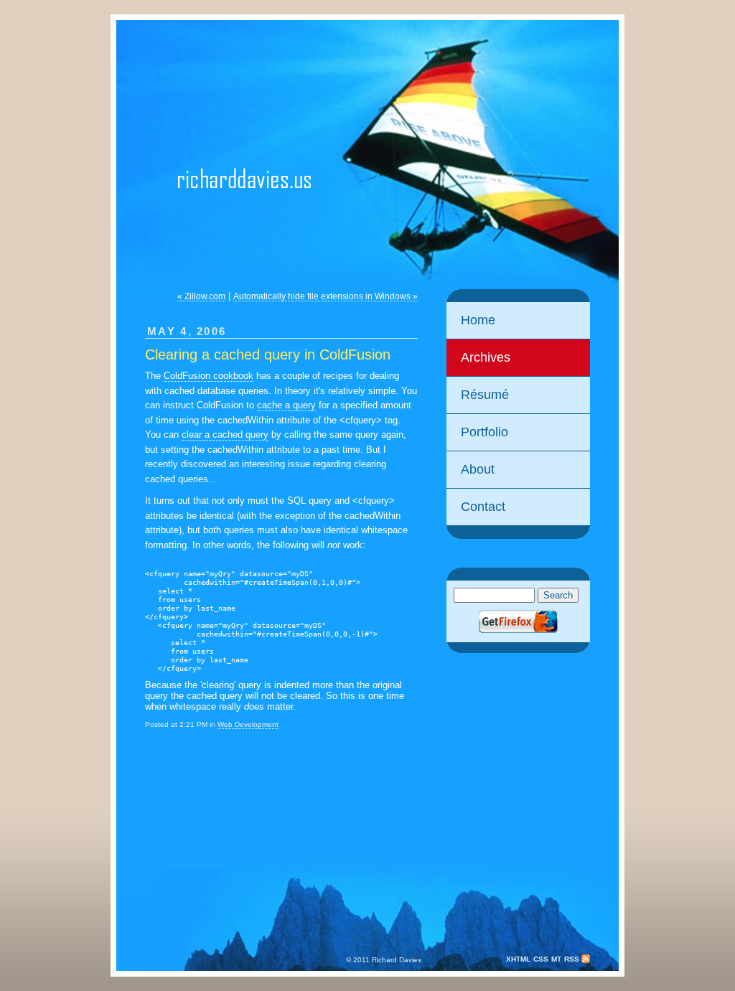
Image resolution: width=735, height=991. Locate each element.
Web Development (247, 724)
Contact (483, 506)
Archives (485, 357)
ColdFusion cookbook (208, 375)
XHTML (518, 959)
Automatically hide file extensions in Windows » (325, 296)
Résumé (485, 395)
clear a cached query (225, 434)
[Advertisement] (518, 768)
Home (478, 320)
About (478, 469)
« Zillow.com (201, 296)
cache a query (286, 405)
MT (556, 959)
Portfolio (484, 432)
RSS (572, 959)
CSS (540, 959)
